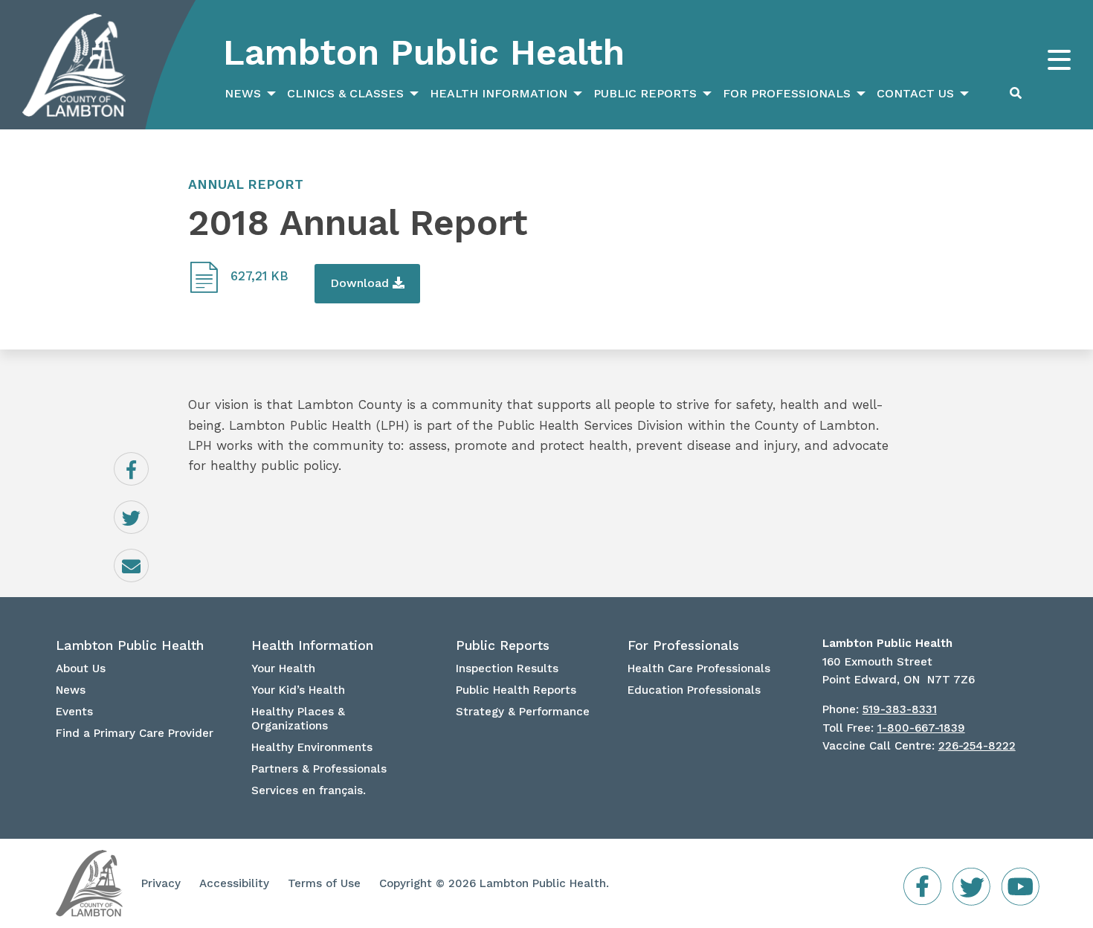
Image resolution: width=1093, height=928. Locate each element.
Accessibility (234, 883)
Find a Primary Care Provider (134, 733)
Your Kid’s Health (298, 690)
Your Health (283, 668)
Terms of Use (324, 883)
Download (361, 283)
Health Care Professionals (699, 668)
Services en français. (308, 790)
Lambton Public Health (424, 52)
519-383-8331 (900, 709)
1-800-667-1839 (921, 728)
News (243, 93)
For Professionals (787, 93)
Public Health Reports (516, 690)
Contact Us (915, 93)
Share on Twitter (148, 517)
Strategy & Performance (523, 711)
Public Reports (645, 93)
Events (74, 711)
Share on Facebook (148, 469)
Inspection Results (507, 668)
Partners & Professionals (319, 769)
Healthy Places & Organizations (298, 718)
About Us (81, 668)
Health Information (498, 93)
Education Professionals (694, 690)
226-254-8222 (977, 746)
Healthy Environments (312, 747)
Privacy (161, 883)
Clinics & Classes (345, 93)
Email (148, 555)
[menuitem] (248, 93)
